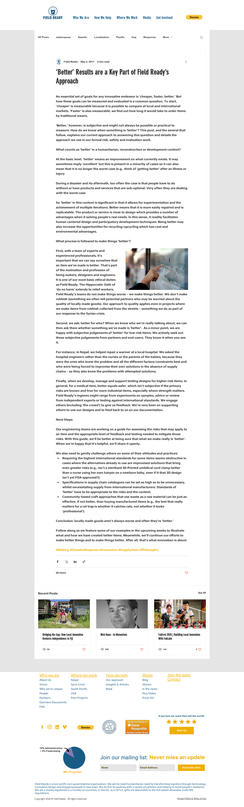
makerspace (63, 37)
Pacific (120, 37)
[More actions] (186, 61)
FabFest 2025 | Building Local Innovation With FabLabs (179, 637)
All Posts (43, 37)
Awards (82, 37)
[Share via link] (84, 561)
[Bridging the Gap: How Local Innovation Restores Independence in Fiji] (64, 613)
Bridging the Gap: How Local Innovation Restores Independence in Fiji (63, 637)
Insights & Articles (117, 684)
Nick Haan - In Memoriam (114, 635)
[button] (81, 17)
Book (109, 689)
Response (149, 37)
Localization (101, 37)
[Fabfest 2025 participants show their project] (180, 613)
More (166, 37)
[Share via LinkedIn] (75, 561)
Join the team (179, 675)
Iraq (134, 37)
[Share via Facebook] (57, 561)
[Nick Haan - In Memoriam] (122, 613)
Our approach (114, 680)
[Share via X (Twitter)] (66, 561)
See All (202, 592)
